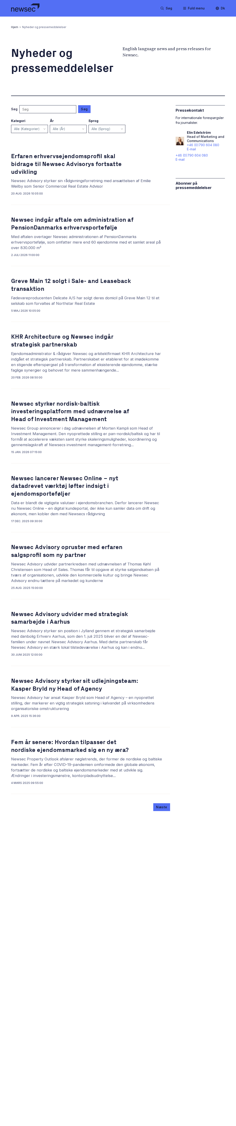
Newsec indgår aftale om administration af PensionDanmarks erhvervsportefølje (72, 223)
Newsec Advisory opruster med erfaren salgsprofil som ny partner (67, 551)
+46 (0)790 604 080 (192, 155)
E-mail (180, 159)
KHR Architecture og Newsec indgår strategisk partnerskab (62, 340)
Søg (84, 109)
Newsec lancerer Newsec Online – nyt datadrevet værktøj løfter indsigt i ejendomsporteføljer (64, 486)
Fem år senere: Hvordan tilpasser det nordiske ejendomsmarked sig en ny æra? (70, 746)
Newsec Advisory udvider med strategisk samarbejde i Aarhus (69, 618)
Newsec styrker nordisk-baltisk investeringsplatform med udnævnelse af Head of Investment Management (70, 411)
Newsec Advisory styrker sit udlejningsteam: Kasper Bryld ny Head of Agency (74, 684)
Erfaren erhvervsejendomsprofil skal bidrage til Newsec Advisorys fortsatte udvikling (66, 164)
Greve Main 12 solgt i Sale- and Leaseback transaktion (71, 284)
